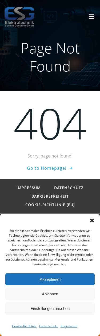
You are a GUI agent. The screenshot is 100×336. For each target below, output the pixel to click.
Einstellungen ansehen (50, 308)
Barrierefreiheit (50, 196)
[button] (92, 220)
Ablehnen (50, 294)
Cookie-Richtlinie (24, 326)
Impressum (69, 326)
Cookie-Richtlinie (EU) (50, 205)
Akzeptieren (50, 279)
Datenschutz (48, 326)
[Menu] (91, 16)
